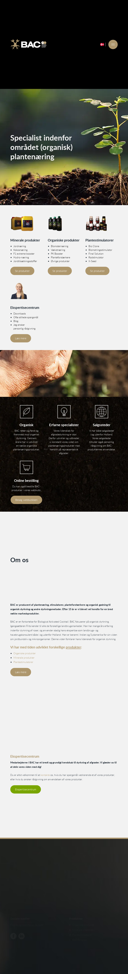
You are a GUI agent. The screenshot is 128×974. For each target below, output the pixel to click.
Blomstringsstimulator (100, 250)
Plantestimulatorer (23, 662)
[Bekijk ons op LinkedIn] (21, 936)
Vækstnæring (58, 250)
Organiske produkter (24, 653)
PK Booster (57, 253)
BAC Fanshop (79, 940)
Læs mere (20, 338)
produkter (73, 647)
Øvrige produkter (60, 261)
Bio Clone (94, 246)
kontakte (45, 775)
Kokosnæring (20, 250)
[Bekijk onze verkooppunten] (101, 411)
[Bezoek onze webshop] (26, 467)
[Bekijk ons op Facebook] (13, 936)
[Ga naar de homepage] (28, 44)
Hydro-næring (21, 257)
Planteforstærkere (60, 257)
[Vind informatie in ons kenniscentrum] (64, 411)
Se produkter (22, 271)
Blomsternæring (59, 246)
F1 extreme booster (23, 253)
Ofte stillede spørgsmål (25, 317)
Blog (15, 321)
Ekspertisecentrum (25, 789)
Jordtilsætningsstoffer (25, 261)
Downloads (19, 313)
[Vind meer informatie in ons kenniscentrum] (26, 291)
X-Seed (92, 261)
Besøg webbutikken (26, 500)
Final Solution (96, 253)
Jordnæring (19, 246)
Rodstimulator (96, 257)
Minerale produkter (23, 657)
